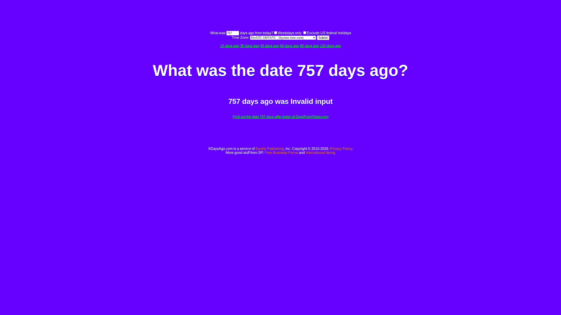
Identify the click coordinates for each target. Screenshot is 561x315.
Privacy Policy (341, 148)
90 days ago (309, 46)
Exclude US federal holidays (329, 33)
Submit (323, 37)
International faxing (320, 152)
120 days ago (330, 46)
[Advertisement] (280, 16)
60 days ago (289, 46)
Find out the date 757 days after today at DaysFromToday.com (280, 117)
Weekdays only (290, 33)
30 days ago (249, 46)
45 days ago (269, 46)
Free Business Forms (281, 152)
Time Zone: (241, 37)
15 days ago (229, 46)
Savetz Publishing (270, 148)
